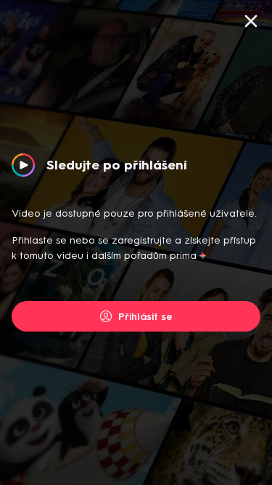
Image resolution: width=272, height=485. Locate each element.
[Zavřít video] (251, 21)
